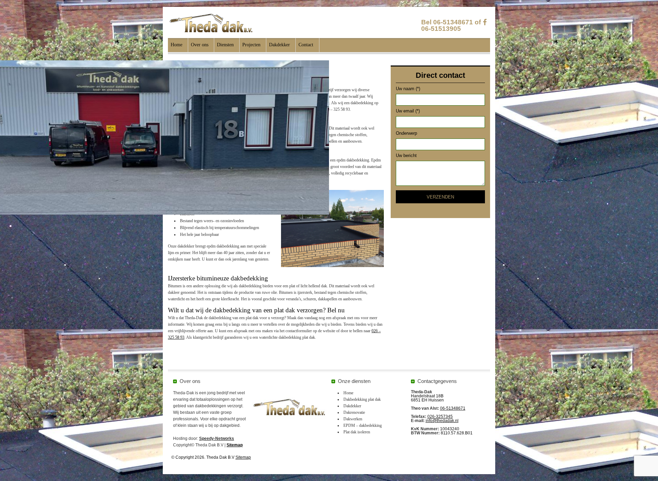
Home (176, 44)
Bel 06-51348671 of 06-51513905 (451, 25)
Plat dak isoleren (356, 432)
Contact (305, 44)
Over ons (199, 44)
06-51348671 (452, 408)
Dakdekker (279, 44)
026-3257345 (440, 416)
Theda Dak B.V (211, 23)
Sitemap (235, 445)
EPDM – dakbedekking (362, 425)
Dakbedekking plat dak (362, 399)
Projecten (251, 44)
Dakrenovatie (354, 412)
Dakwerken (352, 419)
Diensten (225, 44)
